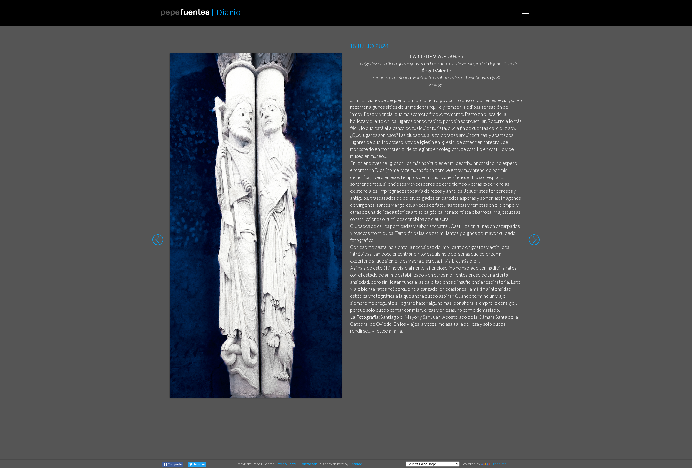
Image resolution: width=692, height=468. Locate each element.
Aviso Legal (287, 464)
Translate (499, 464)
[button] (333, 62)
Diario (228, 13)
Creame (355, 464)
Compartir (174, 464)
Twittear (199, 464)
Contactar (308, 464)
